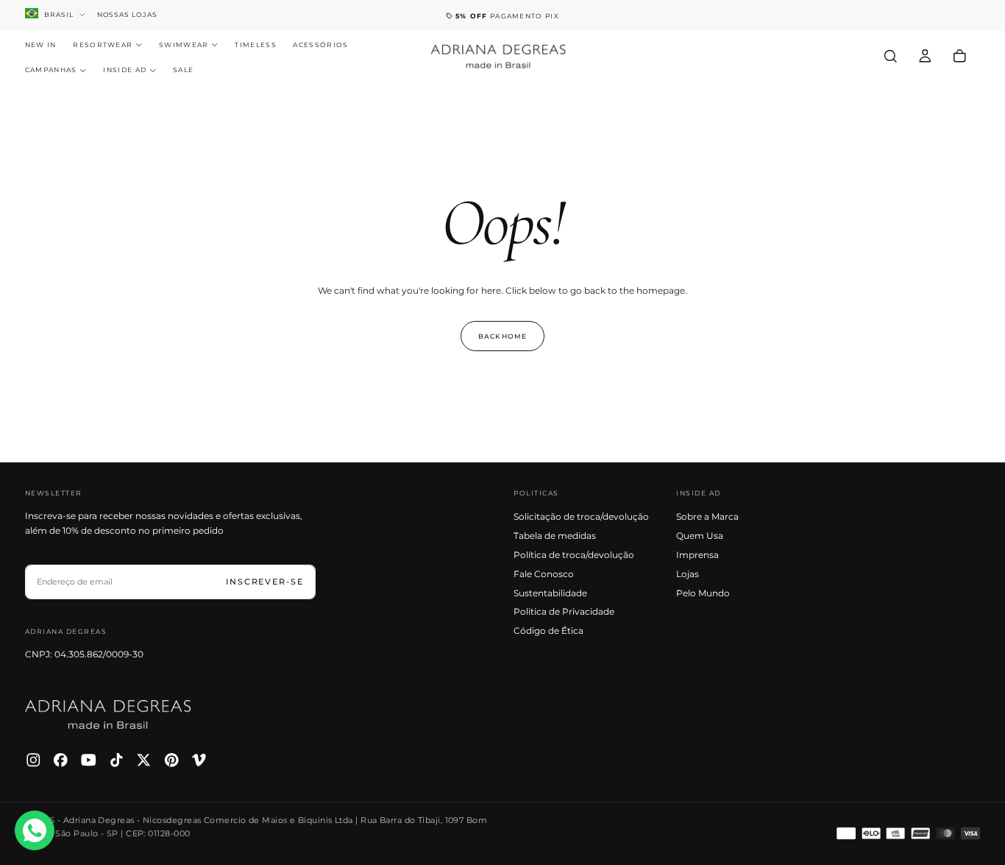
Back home (502, 336)
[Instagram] (33, 760)
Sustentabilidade (550, 593)
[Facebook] (60, 760)
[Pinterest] (171, 760)
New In (41, 44)
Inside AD (124, 70)
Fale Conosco (544, 573)
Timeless (256, 44)
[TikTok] (116, 760)
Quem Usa (699, 535)
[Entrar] (925, 56)
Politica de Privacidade (564, 611)
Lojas (687, 573)
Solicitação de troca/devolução (581, 516)
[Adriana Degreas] (108, 714)
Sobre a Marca (707, 516)
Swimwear (184, 44)
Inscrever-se (265, 581)
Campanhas (51, 70)
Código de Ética (548, 630)
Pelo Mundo (703, 593)
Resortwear (102, 44)
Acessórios (320, 44)
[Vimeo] (199, 760)
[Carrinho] (959, 56)
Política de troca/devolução (574, 554)
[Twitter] (143, 760)
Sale (183, 70)
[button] (890, 56)
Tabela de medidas (555, 535)
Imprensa (697, 554)
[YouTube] (88, 760)
